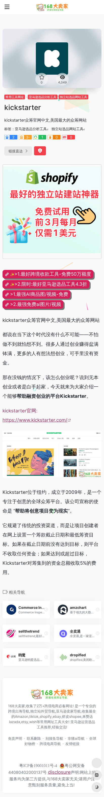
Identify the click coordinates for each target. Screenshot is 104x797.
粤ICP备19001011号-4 (38, 765)
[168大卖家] (52, 7)
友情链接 (72, 744)
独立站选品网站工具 (73, 97)
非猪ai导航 (76, 738)
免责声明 (15, 738)
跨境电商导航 (50, 744)
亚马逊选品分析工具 (42, 97)
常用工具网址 (15, 97)
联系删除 (34, 738)
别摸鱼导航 (54, 738)
